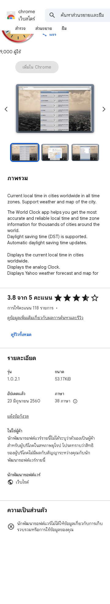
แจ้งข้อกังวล (18, 416)
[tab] (20, 28)
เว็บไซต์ (22, 482)
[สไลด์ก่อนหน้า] (6, 109)
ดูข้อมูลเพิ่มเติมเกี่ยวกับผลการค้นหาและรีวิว (45, 317)
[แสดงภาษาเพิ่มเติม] (75, 401)
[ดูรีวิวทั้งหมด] (21, 334)
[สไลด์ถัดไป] (104, 109)
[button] (55, 109)
